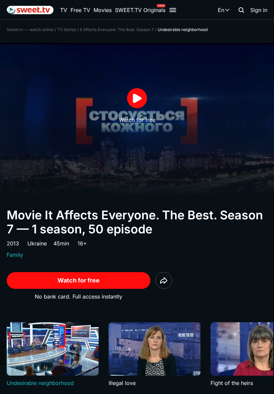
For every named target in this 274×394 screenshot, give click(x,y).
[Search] (241, 10)
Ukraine (37, 243)
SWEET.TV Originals (140, 10)
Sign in (258, 10)
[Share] (163, 280)
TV (63, 10)
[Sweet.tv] (30, 10)
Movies (103, 10)
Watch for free (78, 280)
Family (15, 254)
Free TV (80, 10)
